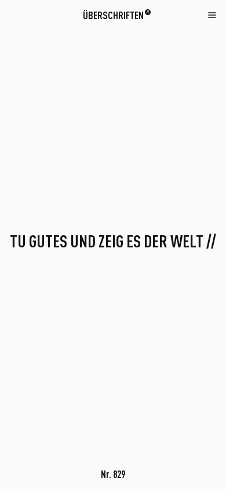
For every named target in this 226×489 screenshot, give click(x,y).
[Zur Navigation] (212, 14)
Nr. (113, 474)
